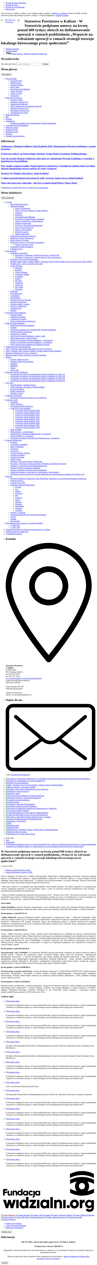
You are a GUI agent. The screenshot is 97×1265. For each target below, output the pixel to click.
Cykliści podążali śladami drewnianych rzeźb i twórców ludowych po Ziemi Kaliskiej (42, 178)
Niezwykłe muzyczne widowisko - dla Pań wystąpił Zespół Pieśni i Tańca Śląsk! (39, 183)
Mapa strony (10, 9)
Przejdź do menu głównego (16, 3)
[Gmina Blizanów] (8, 1215)
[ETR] (17, 188)
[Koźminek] (83, 1215)
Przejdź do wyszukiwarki (15, 7)
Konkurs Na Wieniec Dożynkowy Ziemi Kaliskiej (25, 173)
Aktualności (10, 842)
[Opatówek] (36, 1217)
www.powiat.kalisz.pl (14, 678)
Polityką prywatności (60, 13)
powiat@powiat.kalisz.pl (20, 775)
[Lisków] (7, 1217)
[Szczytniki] (74, 1217)
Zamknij (58, 15)
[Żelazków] (8, 1219)
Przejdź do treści (12, 5)
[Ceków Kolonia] (40, 1215)
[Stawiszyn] (55, 1217)
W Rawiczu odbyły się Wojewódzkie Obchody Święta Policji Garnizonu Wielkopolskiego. (44, 154)
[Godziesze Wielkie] (61, 1215)
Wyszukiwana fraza (8, 64)
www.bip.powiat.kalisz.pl (32, 678)
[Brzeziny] (23, 1215)
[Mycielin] (22, 1217)
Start (7, 840)
